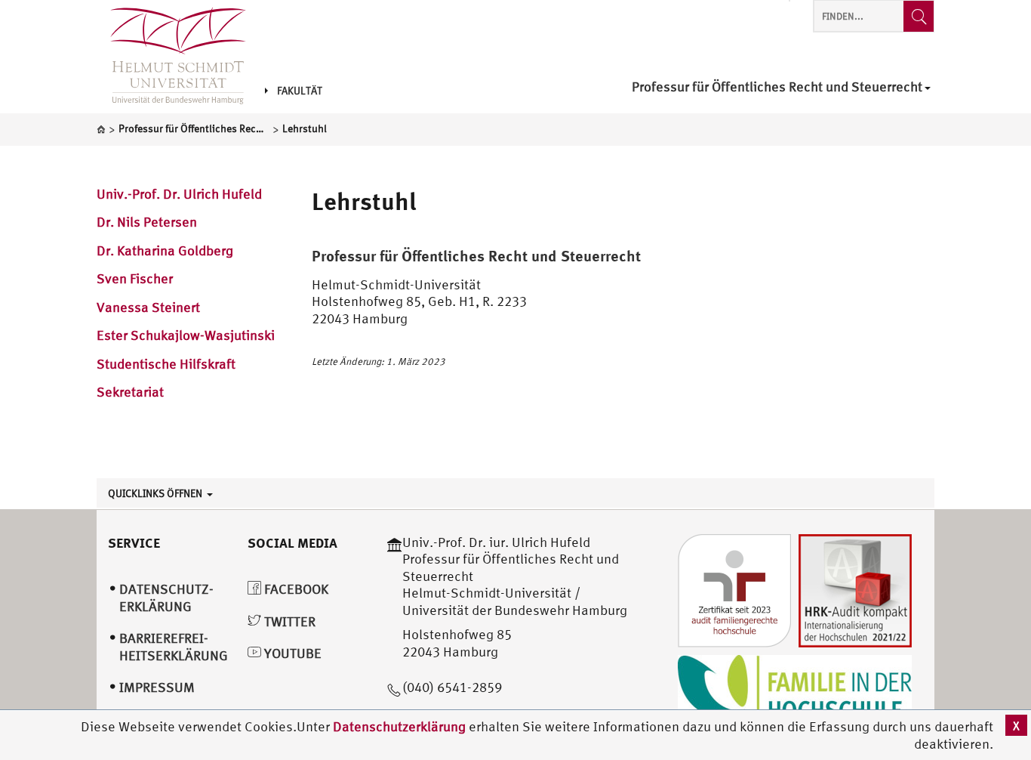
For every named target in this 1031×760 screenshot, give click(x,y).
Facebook (294, 589)
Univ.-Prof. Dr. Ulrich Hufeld (179, 194)
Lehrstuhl (364, 201)
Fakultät (299, 90)
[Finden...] (918, 16)
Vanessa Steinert (148, 307)
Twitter (288, 621)
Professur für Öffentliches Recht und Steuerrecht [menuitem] (777, 87)
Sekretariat (130, 392)
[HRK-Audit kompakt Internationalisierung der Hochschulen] (855, 589)
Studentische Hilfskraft (166, 364)
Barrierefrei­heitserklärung (173, 646)
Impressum (157, 687)
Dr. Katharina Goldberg (165, 250)
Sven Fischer (135, 278)
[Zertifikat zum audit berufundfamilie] (734, 589)
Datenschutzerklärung (399, 726)
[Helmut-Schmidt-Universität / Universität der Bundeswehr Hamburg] (171, 56)
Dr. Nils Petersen (147, 222)
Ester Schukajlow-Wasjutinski (186, 335)
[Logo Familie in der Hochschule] (795, 691)
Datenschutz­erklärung (166, 597)
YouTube (291, 653)
